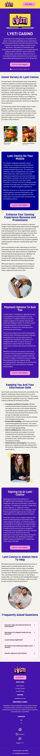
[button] (20, 626)
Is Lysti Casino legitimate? (14, 640)
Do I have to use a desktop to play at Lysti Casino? (19, 646)
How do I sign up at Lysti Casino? (16, 653)
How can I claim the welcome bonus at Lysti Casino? (18, 625)
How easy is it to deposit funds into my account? (18, 633)
